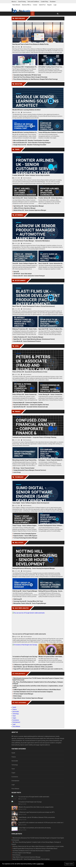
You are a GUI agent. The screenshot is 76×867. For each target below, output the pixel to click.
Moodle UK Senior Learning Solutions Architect (27, 110)
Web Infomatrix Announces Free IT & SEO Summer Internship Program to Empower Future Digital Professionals (38, 679)
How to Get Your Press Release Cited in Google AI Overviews (30, 77)
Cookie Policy (40, 864)
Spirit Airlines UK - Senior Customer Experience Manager (25, 198)
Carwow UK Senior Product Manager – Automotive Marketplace (31, 241)
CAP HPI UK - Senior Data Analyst (22, 273)
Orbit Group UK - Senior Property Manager (25, 591)
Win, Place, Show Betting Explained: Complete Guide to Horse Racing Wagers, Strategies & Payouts (38, 682)
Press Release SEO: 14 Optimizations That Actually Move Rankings (25, 67)
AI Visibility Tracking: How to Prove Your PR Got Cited (50, 67)
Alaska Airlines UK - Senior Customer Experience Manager (29, 210)
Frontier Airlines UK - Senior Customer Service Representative (31, 175)
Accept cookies (69, 864)
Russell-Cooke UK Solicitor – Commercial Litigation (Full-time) (31, 404)
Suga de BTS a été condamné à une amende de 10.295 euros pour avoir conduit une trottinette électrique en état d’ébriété (38, 669)
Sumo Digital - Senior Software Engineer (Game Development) (31, 503)
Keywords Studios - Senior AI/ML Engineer (25, 535)
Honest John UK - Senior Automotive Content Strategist (29, 275)
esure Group (16, 472)
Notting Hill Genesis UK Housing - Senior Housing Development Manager (34, 568)
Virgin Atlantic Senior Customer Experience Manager (28, 698)
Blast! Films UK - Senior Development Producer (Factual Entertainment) (34, 306)
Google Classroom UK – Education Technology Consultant (29, 144)
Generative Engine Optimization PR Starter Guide (27, 75)
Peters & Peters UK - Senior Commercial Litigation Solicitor (25, 394)
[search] (57, 14)
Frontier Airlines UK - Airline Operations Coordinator (50, 198)
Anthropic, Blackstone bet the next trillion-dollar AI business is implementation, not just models (38, 686)
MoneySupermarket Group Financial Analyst (25, 460)
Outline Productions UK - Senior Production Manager (28, 337)
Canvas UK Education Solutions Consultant (50, 132)
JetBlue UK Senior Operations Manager (24, 208)
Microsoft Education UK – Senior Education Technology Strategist (31, 142)
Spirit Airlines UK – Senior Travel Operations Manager (28, 206)
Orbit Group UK (17, 599)
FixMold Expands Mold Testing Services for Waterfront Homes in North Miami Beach (37, 689)
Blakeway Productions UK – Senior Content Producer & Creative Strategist (25, 329)
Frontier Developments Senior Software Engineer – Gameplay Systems (50, 525)
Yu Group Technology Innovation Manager (25, 538)
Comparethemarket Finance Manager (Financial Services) (29, 470)
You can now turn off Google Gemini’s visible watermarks (29, 634)
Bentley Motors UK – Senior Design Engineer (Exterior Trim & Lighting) (31, 859)
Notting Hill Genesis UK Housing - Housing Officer (50, 591)
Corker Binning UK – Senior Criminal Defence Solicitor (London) (50, 394)
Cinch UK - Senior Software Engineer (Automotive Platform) (25, 263)
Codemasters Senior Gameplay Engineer (24, 533)
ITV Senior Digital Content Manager (23, 694)
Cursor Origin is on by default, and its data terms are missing (35, 828)
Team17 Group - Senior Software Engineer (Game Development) (25, 525)
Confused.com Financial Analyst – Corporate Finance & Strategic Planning (34, 437)
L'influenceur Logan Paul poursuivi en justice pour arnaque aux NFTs (32, 664)
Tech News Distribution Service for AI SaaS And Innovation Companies (33, 691)
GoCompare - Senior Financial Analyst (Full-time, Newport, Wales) (50, 460)
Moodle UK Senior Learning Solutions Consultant (25, 132)
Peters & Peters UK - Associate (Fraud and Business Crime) (30, 372)
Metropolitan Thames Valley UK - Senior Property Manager (29, 603)
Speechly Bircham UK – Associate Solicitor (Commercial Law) (30, 407)
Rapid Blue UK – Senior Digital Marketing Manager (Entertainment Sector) (34, 339)
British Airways (17, 696)
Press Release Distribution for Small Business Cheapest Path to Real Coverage (35, 79)
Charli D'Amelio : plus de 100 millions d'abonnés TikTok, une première (33, 666)
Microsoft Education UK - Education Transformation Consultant (31, 140)
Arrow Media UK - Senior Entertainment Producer (27, 341)
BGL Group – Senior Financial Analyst (23, 468)
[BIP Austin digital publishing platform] (21, 10)
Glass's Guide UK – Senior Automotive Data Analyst (50, 263)
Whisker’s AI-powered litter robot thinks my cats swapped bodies (50, 656)
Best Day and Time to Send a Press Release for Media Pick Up (30, 44)
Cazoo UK (16, 271)
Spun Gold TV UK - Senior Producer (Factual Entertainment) (50, 329)
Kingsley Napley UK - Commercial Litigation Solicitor (28, 402)
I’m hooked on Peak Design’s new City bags (25, 656)
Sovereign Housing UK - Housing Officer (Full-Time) (28, 601)
